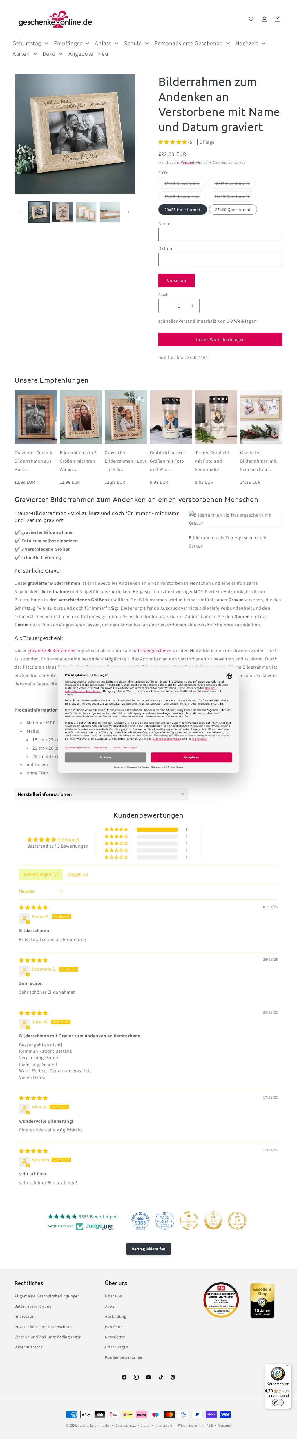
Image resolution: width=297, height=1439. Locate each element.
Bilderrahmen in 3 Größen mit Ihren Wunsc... (78, 460)
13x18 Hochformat (185, 198)
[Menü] (287, 1367)
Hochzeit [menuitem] (247, 43)
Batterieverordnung (33, 1306)
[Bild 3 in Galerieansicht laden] (86, 212)
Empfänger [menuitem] (68, 43)
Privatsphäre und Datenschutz (43, 1326)
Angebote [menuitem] (80, 53)
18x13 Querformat (235, 198)
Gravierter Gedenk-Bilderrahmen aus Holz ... (34, 460)
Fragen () (78, 874)
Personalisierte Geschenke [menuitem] (189, 43)
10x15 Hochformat (235, 184)
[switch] (278, 1402)
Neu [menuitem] (103, 53)
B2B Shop (114, 1326)
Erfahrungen (116, 1347)
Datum (165, 248)
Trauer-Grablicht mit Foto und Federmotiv (212, 460)
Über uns (113, 1296)
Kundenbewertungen (125, 1357)
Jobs (109, 1306)
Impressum (25, 1316)
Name (164, 224)
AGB (210, 1425)
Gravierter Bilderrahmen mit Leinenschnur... (258, 460)
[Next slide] (275, 433)
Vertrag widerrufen (148, 1249)
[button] (251, 19)
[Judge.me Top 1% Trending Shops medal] (237, 1220)
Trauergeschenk (154, 650)
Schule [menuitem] (133, 43)
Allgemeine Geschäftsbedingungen (47, 1296)
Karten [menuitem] (21, 53)
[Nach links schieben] (21, 212)
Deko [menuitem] (49, 53)
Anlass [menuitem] (103, 43)
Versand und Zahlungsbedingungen (48, 1336)
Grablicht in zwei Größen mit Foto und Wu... (167, 460)
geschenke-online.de (93, 1425)
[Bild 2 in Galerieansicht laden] (62, 212)
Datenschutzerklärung (132, 1425)
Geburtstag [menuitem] (26, 43)
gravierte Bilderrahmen (52, 650)
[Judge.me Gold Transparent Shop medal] (189, 1220)
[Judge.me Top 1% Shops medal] (213, 1220)
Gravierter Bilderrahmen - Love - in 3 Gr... (126, 460)
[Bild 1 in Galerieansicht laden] (39, 212)
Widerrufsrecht (28, 1347)
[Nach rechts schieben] (128, 212)
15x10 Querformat (185, 184)
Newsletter (115, 1336)
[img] (33, 907)
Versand (187, 162)
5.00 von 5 (68, 840)
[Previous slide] (22, 433)
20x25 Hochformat (182, 209)
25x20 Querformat (233, 209)
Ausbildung (115, 1316)
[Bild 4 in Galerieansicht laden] (109, 212)
